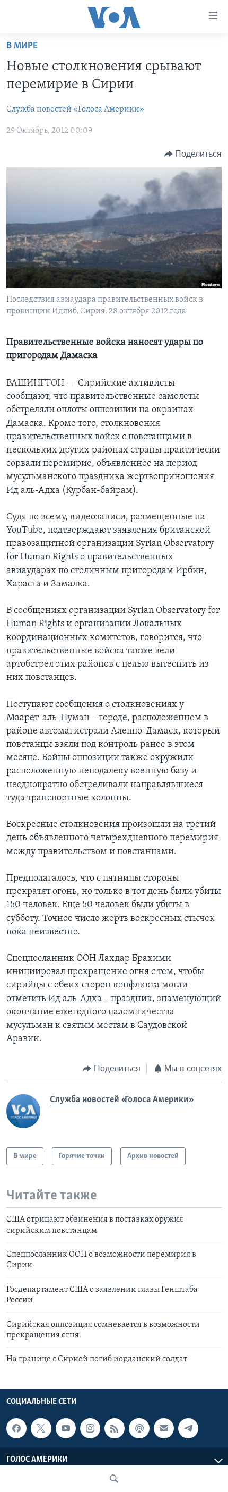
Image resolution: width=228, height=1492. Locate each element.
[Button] (193, 154)
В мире (22, 46)
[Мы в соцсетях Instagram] (90, 1428)
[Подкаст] (139, 1428)
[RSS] (114, 1428)
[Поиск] (114, 1478)
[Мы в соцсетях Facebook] (16, 1428)
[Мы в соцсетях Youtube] (66, 1428)
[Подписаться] (164, 1428)
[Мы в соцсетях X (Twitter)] (41, 1428)
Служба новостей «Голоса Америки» (75, 109)
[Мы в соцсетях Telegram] (188, 1428)
